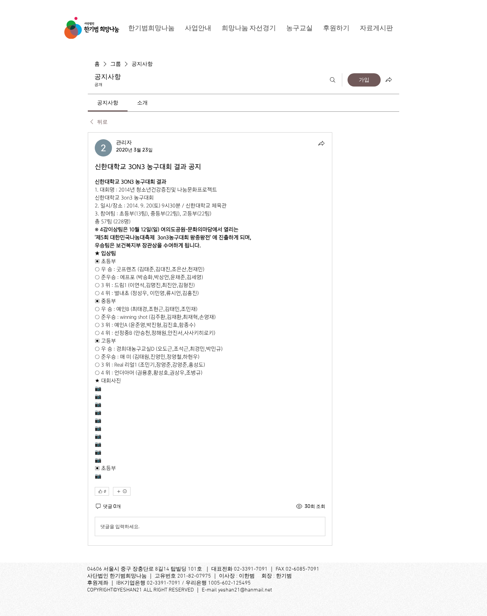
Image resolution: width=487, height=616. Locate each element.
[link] (107, 102)
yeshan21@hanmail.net (245, 590)
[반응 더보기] (122, 491)
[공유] (321, 143)
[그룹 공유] (389, 80)
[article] (210, 339)
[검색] (333, 80)
